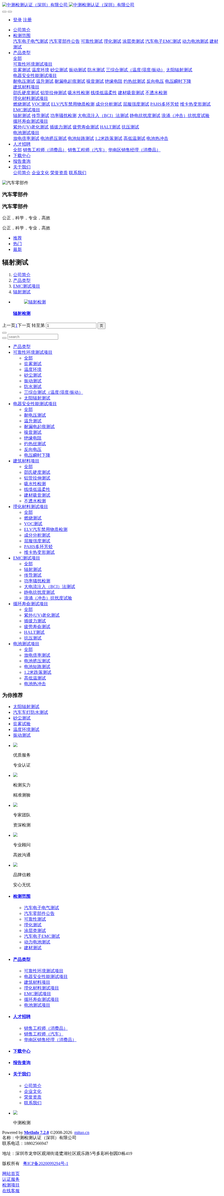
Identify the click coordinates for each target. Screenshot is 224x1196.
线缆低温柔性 (37, 489)
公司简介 (22, 29)
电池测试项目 (26, 643)
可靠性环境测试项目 (32, 352)
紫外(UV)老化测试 (42, 615)
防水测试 (33, 386)
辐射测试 (22, 292)
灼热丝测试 (35, 443)
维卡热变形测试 (39, 552)
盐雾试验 (22, 723)
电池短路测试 (37, 666)
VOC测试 (33, 523)
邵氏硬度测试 (37, 472)
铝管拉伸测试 (37, 478)
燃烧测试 (33, 518)
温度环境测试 (26, 729)
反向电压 (33, 449)
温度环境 (33, 369)
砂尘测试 (33, 375)
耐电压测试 (35, 415)
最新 (17, 249)
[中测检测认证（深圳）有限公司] (112, 5)
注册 (27, 19)
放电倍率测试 (37, 655)
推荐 (17, 238)
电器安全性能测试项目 (35, 403)
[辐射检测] (35, 302)
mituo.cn (81, 1132)
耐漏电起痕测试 (39, 426)
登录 (17, 19)
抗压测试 (33, 638)
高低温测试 (35, 678)
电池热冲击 (35, 683)
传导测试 (33, 575)
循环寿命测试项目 (30, 603)
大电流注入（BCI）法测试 (49, 586)
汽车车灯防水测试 (30, 712)
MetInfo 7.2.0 (36, 1132)
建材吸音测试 (37, 495)
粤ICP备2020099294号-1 (45, 1163)
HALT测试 (34, 632)
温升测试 (33, 421)
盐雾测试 (33, 363)
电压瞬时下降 (37, 455)
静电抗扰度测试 (39, 592)
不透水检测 (35, 501)
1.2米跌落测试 (37, 672)
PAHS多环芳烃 (38, 546)
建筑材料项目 (26, 461)
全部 (17, 58)
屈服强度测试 (37, 541)
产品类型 (22, 280)
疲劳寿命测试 (37, 626)
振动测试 (33, 381)
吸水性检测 (35, 483)
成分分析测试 (37, 535)
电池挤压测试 (37, 661)
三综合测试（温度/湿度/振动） (53, 392)
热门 (17, 243)
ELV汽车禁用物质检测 (45, 529)
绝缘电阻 (33, 438)
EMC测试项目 (26, 286)
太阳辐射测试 (37, 398)
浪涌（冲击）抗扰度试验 (48, 598)
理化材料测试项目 (30, 506)
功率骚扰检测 (37, 581)
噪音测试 (33, 432)
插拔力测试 (35, 621)
